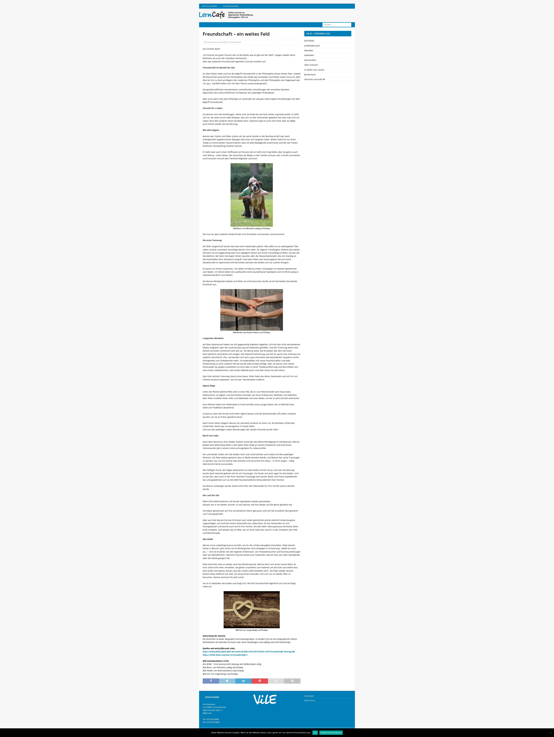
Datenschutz (309, 700)
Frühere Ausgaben (230, 6)
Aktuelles (308, 50)
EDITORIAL (309, 40)
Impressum (309, 696)
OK (315, 732)
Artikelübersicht (312, 45)
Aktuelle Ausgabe (209, 6)
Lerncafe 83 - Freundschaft (229, 42)
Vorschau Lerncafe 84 (314, 79)
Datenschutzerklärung (331, 732)
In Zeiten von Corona (314, 69)
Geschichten (212, 42)
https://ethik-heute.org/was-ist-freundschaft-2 (225, 654)
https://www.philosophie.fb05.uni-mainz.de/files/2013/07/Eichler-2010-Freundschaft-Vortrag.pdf (249, 651)
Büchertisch (310, 74)
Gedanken (309, 55)
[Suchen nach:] (336, 24)
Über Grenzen (311, 64)
